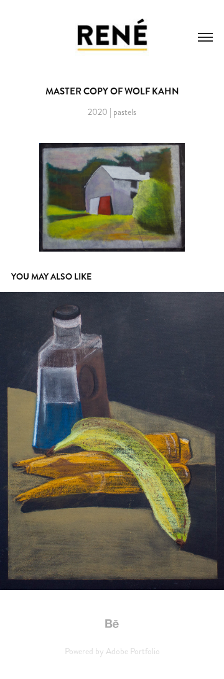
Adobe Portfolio (133, 651)
